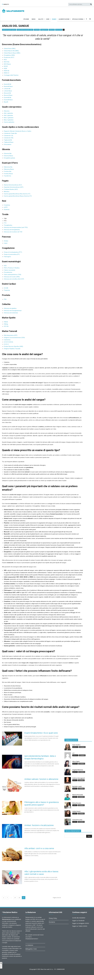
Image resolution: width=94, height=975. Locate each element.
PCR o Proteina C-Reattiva (11, 268)
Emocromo (58, 29)
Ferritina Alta (7, 171)
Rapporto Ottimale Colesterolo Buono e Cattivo (17, 131)
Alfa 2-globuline (8, 115)
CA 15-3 (6, 344)
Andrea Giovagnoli (78, 778)
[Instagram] (90, 19)
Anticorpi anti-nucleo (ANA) (12, 276)
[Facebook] (86, 19)
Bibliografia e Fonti (31, 949)
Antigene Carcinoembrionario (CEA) (14, 337)
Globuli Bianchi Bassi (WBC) (12, 53)
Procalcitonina (8, 272)
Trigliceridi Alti (8, 140)
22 (19, 897)
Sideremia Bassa (9, 169)
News (33, 19)
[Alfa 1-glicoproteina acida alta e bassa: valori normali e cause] (12, 877)
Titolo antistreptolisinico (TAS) (12, 274)
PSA (5, 299)
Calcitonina (7, 339)
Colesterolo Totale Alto (10, 133)
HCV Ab (6, 326)
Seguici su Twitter (77, 926)
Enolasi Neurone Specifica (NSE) (13, 346)
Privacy (1, 966)
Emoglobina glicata (9, 158)
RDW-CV (6, 73)
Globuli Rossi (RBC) (10, 48)
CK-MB (6, 288)
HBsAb (6, 322)
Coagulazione (44, 29)
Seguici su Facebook (78, 920)
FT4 (5, 223)
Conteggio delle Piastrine (11, 75)
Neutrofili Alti (7, 84)
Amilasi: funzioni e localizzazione (39, 825)
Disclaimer (52, 922)
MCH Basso (7, 64)
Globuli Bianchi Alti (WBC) (11, 50)
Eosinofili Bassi (8, 99)
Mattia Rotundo (77, 795)
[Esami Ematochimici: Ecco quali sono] (12, 739)
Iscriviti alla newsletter (78, 918)
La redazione (29, 945)
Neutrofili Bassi (8, 86)
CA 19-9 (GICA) (8, 342)
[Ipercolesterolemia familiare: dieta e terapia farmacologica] (12, 762)
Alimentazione (64, 19)
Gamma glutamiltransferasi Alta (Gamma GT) (17, 193)
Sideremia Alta (8, 167)
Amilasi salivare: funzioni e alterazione (41, 779)
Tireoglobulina (8, 225)
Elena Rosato (76, 803)
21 (15, 897)
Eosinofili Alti (7, 97)
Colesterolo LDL (8, 135)
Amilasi (6, 241)
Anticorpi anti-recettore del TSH (13, 232)
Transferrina (7, 176)
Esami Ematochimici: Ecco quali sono (41, 733)
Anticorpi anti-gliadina (10, 308)
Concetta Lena (77, 820)
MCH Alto (6, 62)
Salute (40, 19)
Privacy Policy (53, 918)
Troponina (7, 290)
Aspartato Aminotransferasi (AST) (13, 187)
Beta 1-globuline (8, 117)
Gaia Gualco (76, 745)
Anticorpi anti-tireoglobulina (12, 229)
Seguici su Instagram (78, 923)
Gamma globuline (9, 122)
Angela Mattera (77, 770)
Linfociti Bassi (8, 91)
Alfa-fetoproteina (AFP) (10, 335)
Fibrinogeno (7, 256)
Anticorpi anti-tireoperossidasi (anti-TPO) (16, 227)
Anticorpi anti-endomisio (11, 312)
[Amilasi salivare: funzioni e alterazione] (12, 785)
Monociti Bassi (8, 95)
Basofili (6, 102)
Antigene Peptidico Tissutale (12, 348)
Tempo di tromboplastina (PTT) (13, 252)
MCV (5, 59)
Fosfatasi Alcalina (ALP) (11, 189)
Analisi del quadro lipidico (9, 29)
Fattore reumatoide (9, 270)
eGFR (5, 207)
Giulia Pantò (76, 811)
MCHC (6, 66)
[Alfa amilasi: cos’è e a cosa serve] (12, 854)
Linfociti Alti (7, 88)
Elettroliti (51, 29)
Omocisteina (7, 144)
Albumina (6, 111)
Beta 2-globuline (8, 120)
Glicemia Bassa (8, 155)
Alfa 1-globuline (8, 113)
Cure (47, 19)
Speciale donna (77, 19)
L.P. (73, 753)
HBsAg (6, 324)
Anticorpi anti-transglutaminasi (12, 310)
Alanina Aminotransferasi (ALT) (13, 185)
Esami (54, 19)
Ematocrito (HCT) (9, 57)
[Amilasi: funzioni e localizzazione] (12, 831)
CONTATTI (6, 4)
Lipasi (5, 243)
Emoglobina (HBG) (9, 55)
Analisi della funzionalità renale (25, 29)
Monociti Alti (7, 93)
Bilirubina (6, 191)
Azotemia (6, 209)
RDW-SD (6, 70)
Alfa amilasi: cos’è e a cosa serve (39, 848)
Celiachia (37, 29)
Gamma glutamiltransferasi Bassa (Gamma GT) (18, 196)
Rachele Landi (77, 786)
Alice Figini (75, 761)
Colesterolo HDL (8, 137)
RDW (5, 68)
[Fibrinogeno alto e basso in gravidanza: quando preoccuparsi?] (12, 808)
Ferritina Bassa (8, 173)
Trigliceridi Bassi (8, 142)
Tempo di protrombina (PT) (12, 254)
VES (5, 265)
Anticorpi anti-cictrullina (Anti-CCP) (14, 279)
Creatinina (7, 205)
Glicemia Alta (7, 153)
